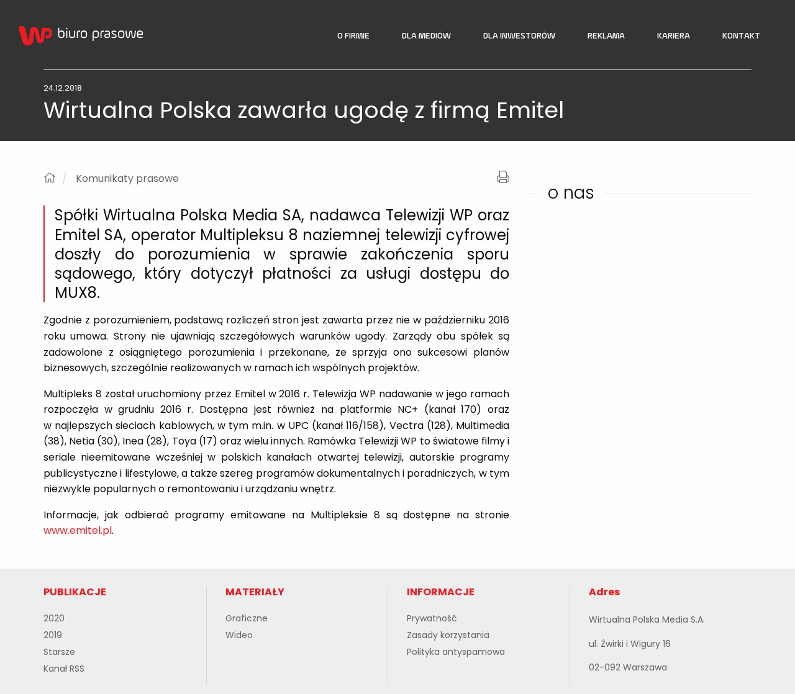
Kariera (673, 36)
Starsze (59, 652)
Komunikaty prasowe (127, 179)
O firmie (353, 36)
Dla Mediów (426, 36)
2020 (54, 618)
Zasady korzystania (448, 635)
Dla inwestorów (519, 36)
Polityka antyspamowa (456, 652)
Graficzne (246, 618)
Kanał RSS (63, 668)
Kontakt (741, 36)
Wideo (239, 635)
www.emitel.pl (77, 530)
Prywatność (432, 618)
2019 (52, 635)
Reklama (606, 36)
